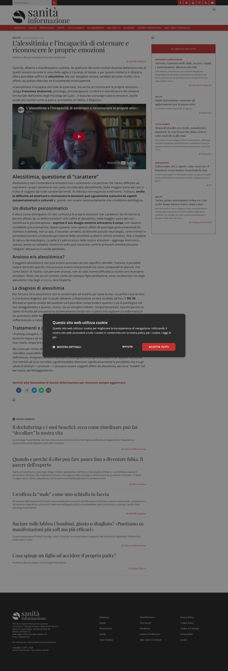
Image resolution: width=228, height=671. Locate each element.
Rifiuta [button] (127, 346)
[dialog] (114, 335)
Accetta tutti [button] (159, 346)
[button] (67, 347)
